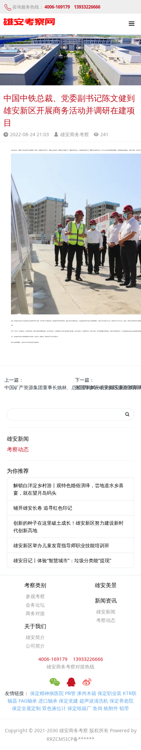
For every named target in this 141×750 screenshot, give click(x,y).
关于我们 (35, 626)
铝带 (124, 708)
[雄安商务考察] (29, 22)
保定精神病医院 (47, 693)
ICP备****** (80, 739)
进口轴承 (47, 700)
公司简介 (35, 645)
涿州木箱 (86, 693)
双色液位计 (54, 708)
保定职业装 (109, 693)
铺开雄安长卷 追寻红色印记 (42, 508)
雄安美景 (106, 585)
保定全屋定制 (26, 708)
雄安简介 (35, 637)
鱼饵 (97, 708)
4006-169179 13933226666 (70, 659)
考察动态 (18, 449)
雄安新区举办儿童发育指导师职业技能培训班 (61, 545)
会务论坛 (35, 605)
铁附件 (111, 708)
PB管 (70, 693)
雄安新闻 (18, 438)
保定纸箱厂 (79, 708)
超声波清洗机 (93, 700)
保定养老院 (121, 700)
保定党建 (68, 700)
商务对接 (35, 613)
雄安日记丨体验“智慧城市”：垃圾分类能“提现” (62, 560)
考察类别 (35, 585)
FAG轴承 (27, 700)
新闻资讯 (106, 601)
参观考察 (35, 596)
